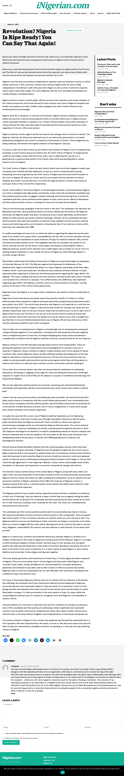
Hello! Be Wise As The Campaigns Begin (106, 73)
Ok (63, 772)
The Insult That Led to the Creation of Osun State (108, 65)
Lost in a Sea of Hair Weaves (107, 143)
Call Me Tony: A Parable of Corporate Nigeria (107, 88)
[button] (7, 5)
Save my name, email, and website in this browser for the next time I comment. (34, 733)
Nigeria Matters (74, 30)
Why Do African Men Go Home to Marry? (107, 128)
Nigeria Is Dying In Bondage (104, 81)
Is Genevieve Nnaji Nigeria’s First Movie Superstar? (106, 120)
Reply (13, 693)
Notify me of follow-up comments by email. (21, 738)
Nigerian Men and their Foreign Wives (104, 112)
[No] (121, 771)
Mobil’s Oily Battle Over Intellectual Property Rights (107, 136)
